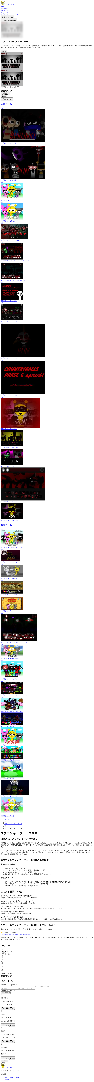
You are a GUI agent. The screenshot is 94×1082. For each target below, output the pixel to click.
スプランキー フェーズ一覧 (13, 824)
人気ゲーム (4, 10)
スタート (3, 51)
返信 (13, 1009)
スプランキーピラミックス (9, 14)
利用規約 (7, 1079)
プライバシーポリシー (11, 1077)
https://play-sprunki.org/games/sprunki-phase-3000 (15, 934)
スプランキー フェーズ (8, 12)
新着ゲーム (4, 8)
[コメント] (2, 93)
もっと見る (4, 1060)
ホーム (3, 6)
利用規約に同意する (8, 990)
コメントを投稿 (5, 992)
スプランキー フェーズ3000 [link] (13, 828)
